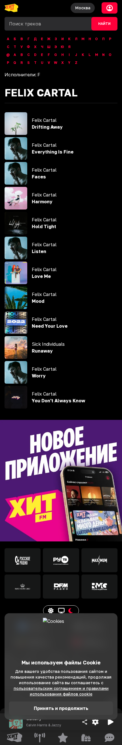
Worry (39, 376)
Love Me (41, 276)
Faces (39, 177)
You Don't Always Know (58, 400)
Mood (38, 301)
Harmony (42, 201)
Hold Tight (44, 226)
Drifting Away (47, 127)
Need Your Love (50, 326)
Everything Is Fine (52, 152)
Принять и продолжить (61, 708)
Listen (39, 251)
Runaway (42, 351)
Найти (104, 24)
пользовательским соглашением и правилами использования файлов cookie (61, 691)
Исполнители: (22, 74)
